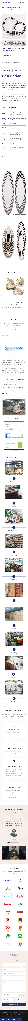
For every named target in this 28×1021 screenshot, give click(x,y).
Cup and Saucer (16, 7)
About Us (14, 320)
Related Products (14, 273)
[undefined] (14, 26)
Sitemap (19, 1014)
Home (3, 7)
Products (8, 7)
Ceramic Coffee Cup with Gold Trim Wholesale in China (14, 304)
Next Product (18, 70)
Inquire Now (7, 70)
